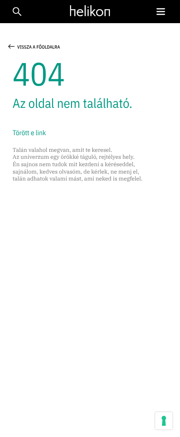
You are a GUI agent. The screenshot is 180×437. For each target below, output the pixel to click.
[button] (160, 12)
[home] (87, 11)
